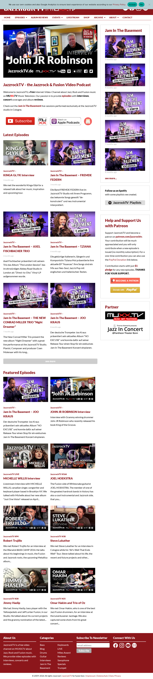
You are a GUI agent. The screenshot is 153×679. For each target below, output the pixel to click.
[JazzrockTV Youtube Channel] (128, 647)
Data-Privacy (115, 676)
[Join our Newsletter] (135, 647)
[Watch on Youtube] (145, 9)
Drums (43, 652)
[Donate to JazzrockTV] (125, 294)
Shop (86, 17)
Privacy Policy (119, 4)
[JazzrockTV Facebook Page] (131, 9)
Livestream (72, 17)
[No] (149, 4)
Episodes (20, 17)
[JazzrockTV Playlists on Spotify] (125, 206)
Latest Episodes (16, 135)
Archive (98, 17)
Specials (62, 664)
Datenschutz (102, 676)
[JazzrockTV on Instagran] (138, 9)
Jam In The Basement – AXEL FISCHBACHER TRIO (21, 247)
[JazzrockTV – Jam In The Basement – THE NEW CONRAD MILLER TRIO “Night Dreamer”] (125, 141)
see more (50, 361)
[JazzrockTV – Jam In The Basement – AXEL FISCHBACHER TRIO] (125, 85)
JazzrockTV (67, 676)
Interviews (45, 660)
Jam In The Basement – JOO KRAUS (68, 318)
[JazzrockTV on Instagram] (122, 647)
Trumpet (62, 667)
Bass (42, 644)
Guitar (43, 656)
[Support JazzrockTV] (125, 284)
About (112, 17)
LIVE (60, 648)
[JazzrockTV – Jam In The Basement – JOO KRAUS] (125, 169)
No (141, 4)
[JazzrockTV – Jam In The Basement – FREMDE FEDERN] (125, 56)
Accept (132, 4)
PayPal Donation (117, 259)
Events (56, 17)
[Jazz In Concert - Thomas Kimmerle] (125, 335)
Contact (127, 17)
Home (7, 17)
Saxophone (63, 660)
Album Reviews (39, 17)
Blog (42, 648)
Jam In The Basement (123, 30)
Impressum (90, 676)
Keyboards (63, 644)
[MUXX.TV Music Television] (125, 322)
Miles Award (64, 652)
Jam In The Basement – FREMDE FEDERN (71, 175)
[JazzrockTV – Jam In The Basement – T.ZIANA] (125, 113)
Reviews (62, 656)
